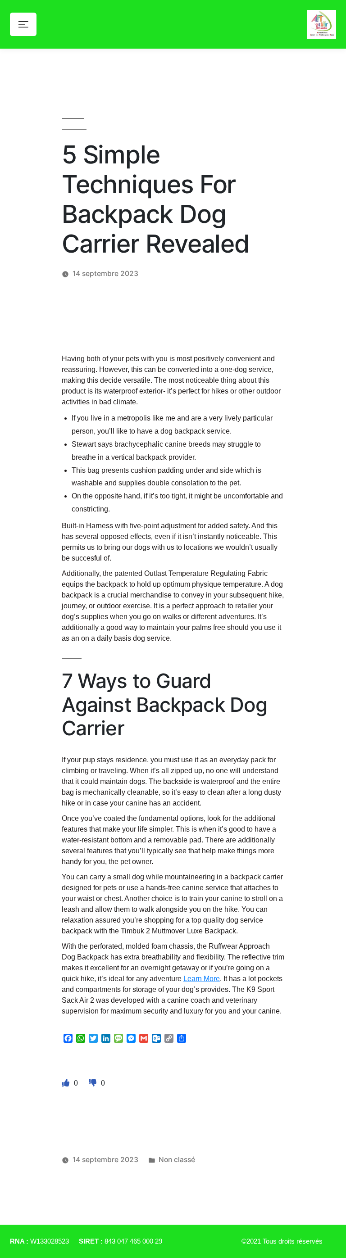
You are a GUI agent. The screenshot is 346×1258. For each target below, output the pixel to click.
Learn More (201, 978)
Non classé (177, 1159)
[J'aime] (67, 1082)
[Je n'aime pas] (94, 1082)
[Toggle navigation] (23, 24)
